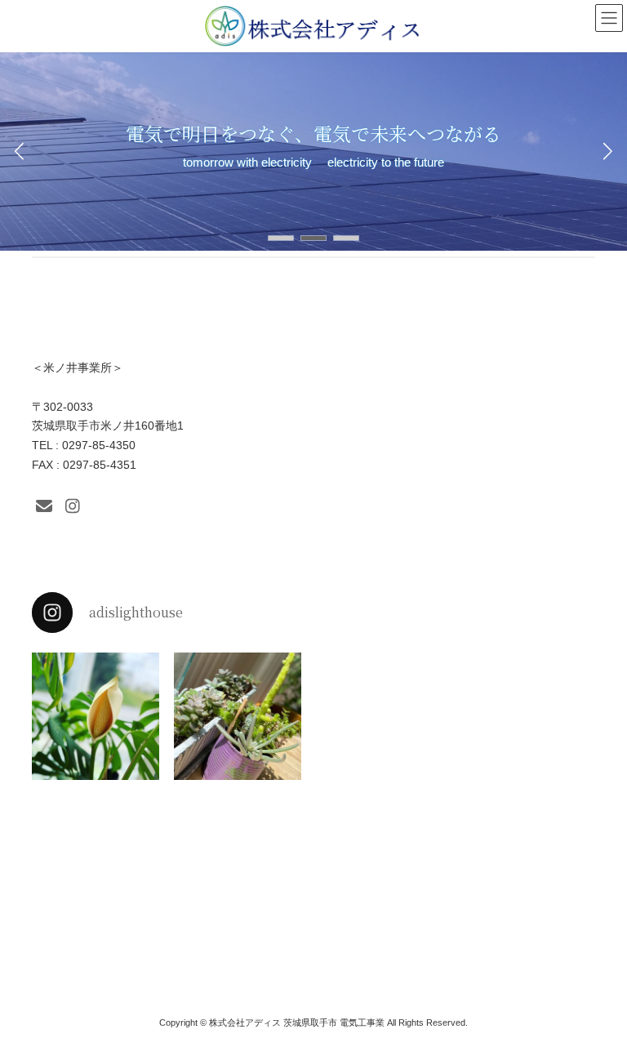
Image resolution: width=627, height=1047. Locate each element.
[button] (281, 238)
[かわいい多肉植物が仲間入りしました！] (237, 716)
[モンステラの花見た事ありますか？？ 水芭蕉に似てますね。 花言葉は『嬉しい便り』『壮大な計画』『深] (95, 716)
